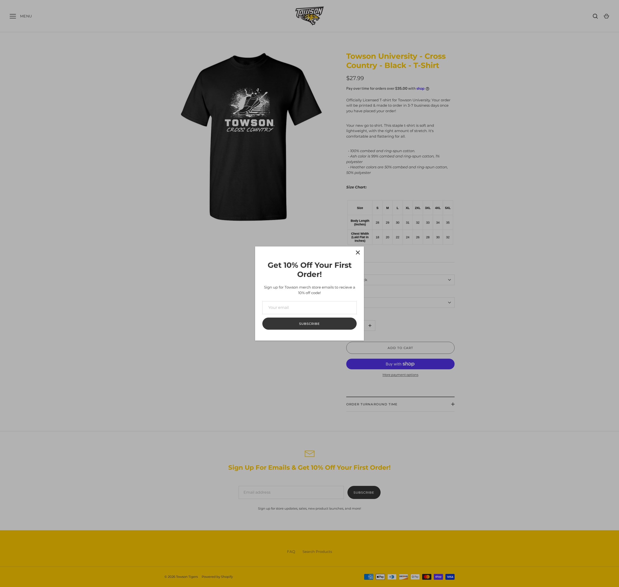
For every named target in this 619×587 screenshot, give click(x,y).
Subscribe (309, 324)
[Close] (358, 252)
